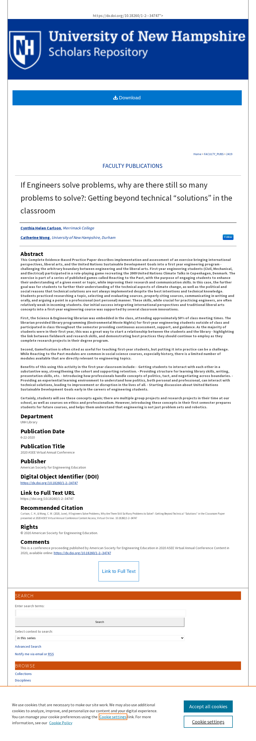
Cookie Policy (60, 722)
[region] (128, 713)
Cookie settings (113, 716)
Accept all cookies (208, 706)
